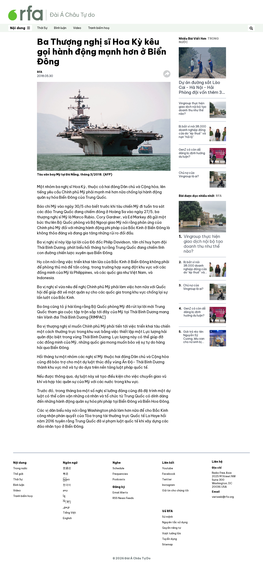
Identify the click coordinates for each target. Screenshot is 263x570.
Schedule (118, 468)
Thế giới (18, 473)
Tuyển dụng (169, 538)
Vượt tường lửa (171, 533)
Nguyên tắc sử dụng (175, 522)
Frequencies (120, 473)
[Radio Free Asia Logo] (51, 12)
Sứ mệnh (167, 516)
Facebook (168, 473)
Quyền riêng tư (171, 527)
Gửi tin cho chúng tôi (175, 490)
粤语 (65, 473)
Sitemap (167, 544)
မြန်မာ (66, 479)
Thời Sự (42, 28)
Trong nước (20, 468)
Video (77, 28)
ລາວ (65, 490)
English (67, 518)
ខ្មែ (64, 496)
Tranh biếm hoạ (98, 28)
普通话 (67, 468)
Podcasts (119, 479)
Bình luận (60, 28)
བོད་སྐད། (67, 501)
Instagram (168, 484)
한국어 (67, 484)
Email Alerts (120, 492)
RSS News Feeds (123, 498)
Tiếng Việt (69, 512)
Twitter (167, 479)
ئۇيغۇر (66, 507)
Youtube (167, 468)
